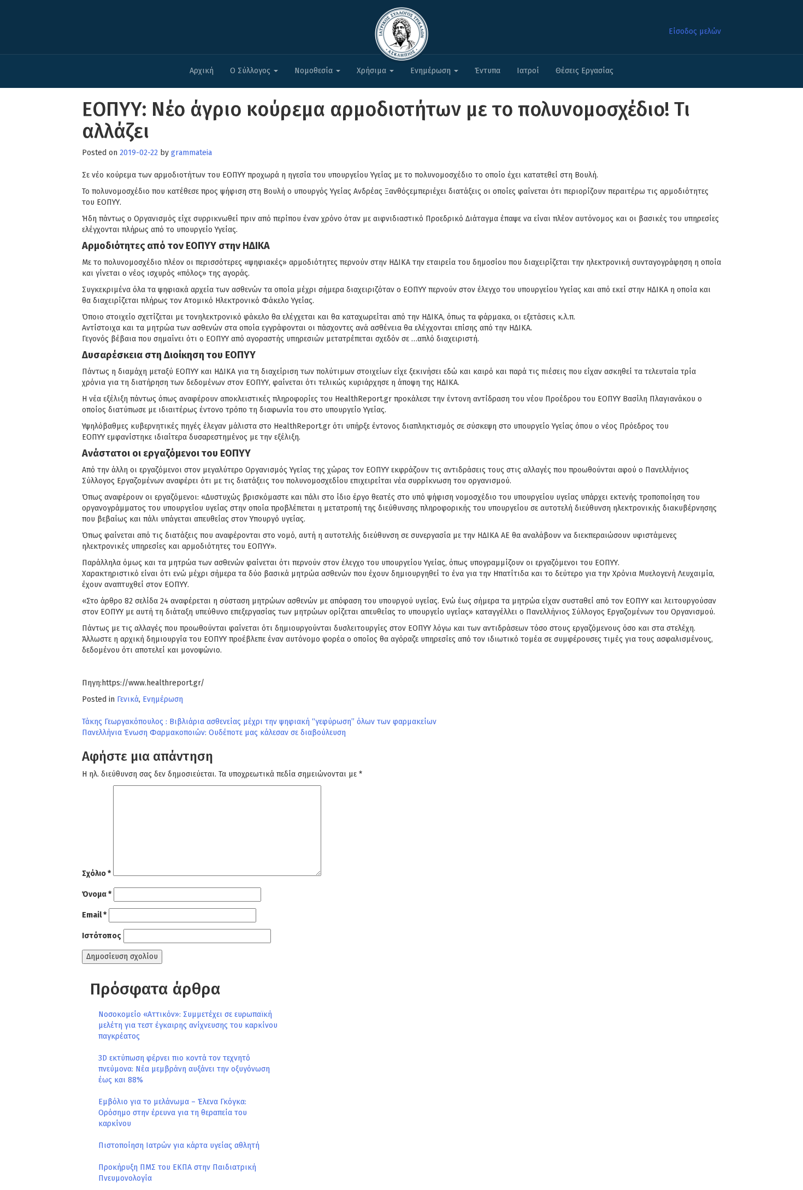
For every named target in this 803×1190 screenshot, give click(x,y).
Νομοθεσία (314, 70)
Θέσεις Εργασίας (584, 70)
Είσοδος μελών (695, 31)
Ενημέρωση (431, 70)
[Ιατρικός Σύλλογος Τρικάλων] (401, 30)
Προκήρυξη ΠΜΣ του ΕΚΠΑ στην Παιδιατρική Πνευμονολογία (177, 1173)
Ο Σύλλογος (251, 70)
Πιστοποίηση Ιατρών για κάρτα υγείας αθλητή (178, 1145)
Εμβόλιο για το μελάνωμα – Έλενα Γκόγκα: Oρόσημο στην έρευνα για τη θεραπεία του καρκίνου (172, 1112)
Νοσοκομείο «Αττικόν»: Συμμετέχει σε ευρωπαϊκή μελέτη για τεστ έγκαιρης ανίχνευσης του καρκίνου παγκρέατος (187, 1025)
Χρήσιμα (372, 70)
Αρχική (202, 70)
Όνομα (96, 894)
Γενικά (128, 699)
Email (94, 915)
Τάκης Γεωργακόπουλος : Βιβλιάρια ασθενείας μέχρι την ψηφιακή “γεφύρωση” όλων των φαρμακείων (259, 721)
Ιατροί (528, 70)
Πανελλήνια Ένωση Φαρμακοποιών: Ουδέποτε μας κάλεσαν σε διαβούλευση (214, 732)
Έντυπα (487, 70)
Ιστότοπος (101, 935)
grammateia (191, 152)
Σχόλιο (96, 873)
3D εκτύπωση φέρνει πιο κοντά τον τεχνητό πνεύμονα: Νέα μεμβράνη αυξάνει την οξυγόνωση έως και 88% (184, 1069)
